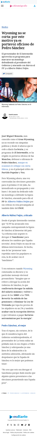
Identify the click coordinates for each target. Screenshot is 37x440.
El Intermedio (25, 393)
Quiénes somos (10, 430)
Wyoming (27, 268)
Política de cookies (28, 432)
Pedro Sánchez (15, 393)
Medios (5, 27)
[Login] (34, 5)
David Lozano (13, 114)
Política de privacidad (16, 432)
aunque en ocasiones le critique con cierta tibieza (16, 166)
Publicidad (19, 430)
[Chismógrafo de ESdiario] (18, 6)
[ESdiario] (5, 2)
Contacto (25, 430)
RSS (30, 430)
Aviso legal (6, 432)
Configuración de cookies (18, 435)
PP (8, 393)
